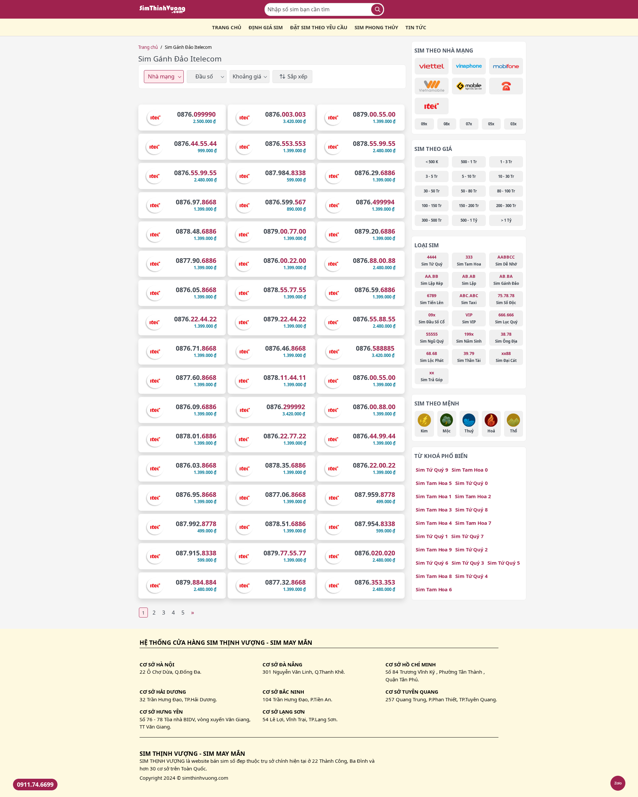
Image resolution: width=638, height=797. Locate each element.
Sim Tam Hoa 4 (434, 522)
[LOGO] (164, 9)
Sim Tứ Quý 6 (432, 562)
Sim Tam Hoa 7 (473, 522)
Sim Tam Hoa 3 (434, 509)
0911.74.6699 (35, 784)
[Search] (377, 9)
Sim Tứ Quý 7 (467, 536)
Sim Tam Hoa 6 (434, 589)
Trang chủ (148, 47)
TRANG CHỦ (226, 27)
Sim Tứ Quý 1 (432, 536)
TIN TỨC (415, 27)
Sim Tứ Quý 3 (468, 562)
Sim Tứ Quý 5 (503, 562)
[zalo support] (617, 783)
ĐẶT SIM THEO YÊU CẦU (318, 27)
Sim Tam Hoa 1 (434, 496)
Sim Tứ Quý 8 (471, 509)
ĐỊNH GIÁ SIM (266, 27)
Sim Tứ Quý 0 (471, 483)
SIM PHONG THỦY (376, 27)
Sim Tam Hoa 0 (470, 469)
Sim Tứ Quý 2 (471, 549)
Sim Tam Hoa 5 (434, 483)
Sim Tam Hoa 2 (473, 496)
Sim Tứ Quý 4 (471, 576)
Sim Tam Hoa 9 (434, 549)
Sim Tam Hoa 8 (434, 576)
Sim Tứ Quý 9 (432, 469)
